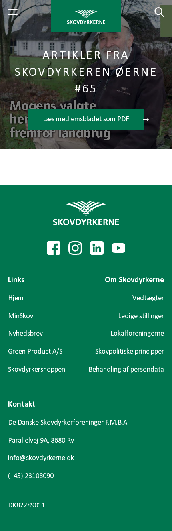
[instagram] (75, 248)
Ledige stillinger (141, 316)
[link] (86, 16)
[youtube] (118, 248)
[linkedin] (97, 248)
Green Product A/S (35, 352)
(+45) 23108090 (31, 476)
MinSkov (20, 316)
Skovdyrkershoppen (36, 370)
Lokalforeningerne (137, 334)
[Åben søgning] (154, 12)
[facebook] (53, 248)
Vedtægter (148, 298)
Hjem (16, 298)
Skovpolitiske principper (129, 352)
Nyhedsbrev (25, 334)
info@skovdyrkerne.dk (41, 458)
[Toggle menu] (14, 12)
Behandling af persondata (126, 370)
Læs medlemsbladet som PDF (86, 119)
